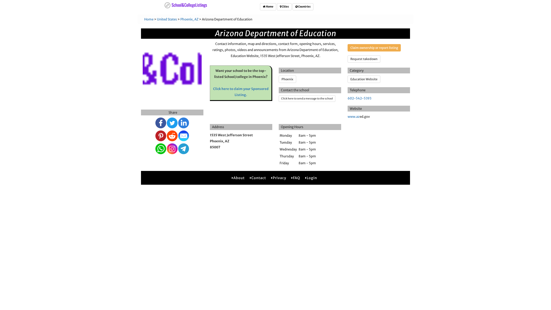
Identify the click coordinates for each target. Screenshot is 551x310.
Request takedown (364, 59)
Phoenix (287, 79)
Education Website (364, 79)
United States (167, 19)
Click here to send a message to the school (307, 98)
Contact (258, 178)
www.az (354, 117)
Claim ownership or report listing (374, 48)
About (239, 178)
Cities (285, 6)
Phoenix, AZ (189, 19)
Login (312, 178)
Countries (304, 6)
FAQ (296, 178)
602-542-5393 (359, 98)
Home (269, 6)
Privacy (279, 178)
